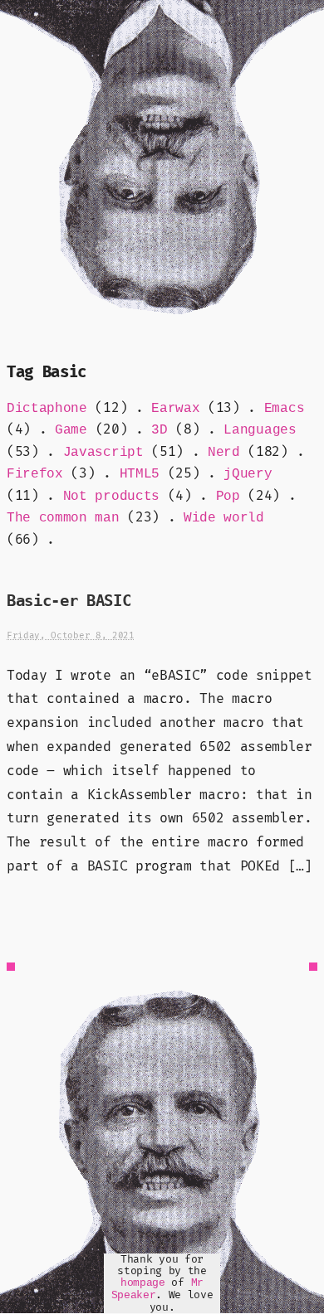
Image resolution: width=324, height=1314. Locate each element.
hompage (142, 1283)
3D (159, 430)
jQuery (247, 474)
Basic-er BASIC (69, 600)
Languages (259, 430)
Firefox (35, 474)
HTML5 (140, 474)
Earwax (175, 408)
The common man (63, 518)
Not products (111, 496)
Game (71, 430)
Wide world (224, 518)
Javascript (103, 452)
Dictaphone (47, 408)
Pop (228, 496)
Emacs (284, 408)
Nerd (224, 452)
